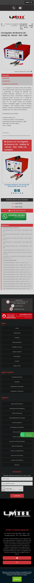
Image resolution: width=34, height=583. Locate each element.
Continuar (17, 579)
